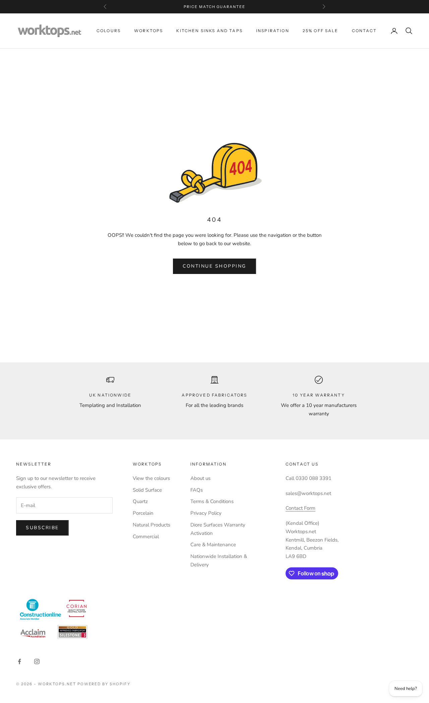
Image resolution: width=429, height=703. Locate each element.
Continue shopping (214, 266)
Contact (364, 30)
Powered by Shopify (104, 684)
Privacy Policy (206, 513)
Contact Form (300, 508)
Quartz (140, 501)
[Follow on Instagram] (37, 661)
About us (200, 478)
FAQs (196, 490)
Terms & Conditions (212, 501)
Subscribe (42, 527)
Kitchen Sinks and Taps (209, 30)
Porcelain (143, 513)
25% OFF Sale (321, 30)
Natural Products (151, 524)
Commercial (146, 536)
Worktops (148, 30)
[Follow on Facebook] (19, 661)
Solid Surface (147, 490)
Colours (109, 30)
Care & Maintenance (213, 544)
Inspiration (272, 30)
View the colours (151, 478)
